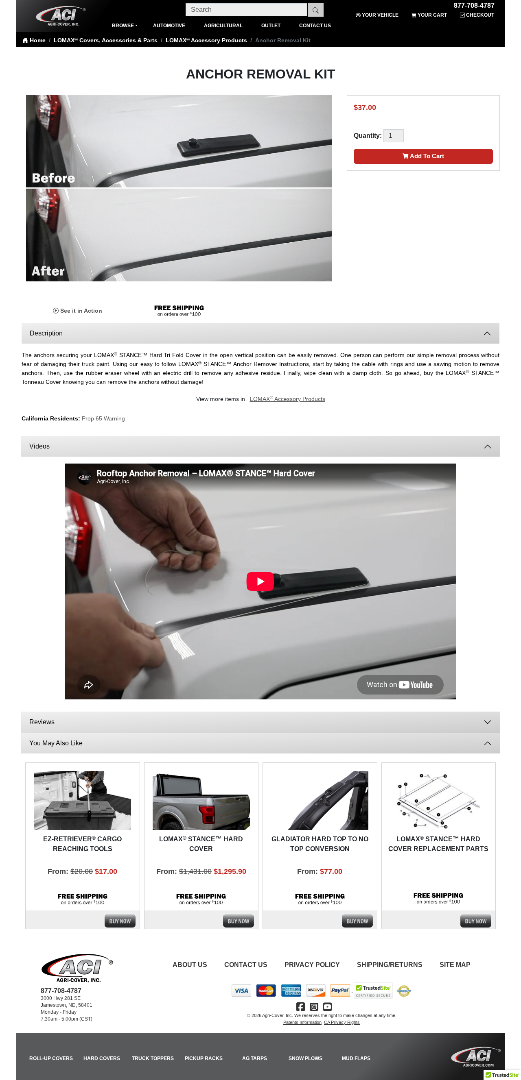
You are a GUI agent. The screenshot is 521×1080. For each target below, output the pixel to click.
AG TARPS (254, 1058)
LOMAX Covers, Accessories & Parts (106, 40)
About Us (190, 964)
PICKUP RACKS (204, 1058)
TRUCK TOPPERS (153, 1058)
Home (37, 40)
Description (46, 333)
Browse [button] (123, 25)
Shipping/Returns (389, 964)
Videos (40, 446)
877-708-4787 (474, 4)
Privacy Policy (312, 964)
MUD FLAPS (356, 1058)
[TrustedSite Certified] (373, 990)
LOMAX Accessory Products (206, 40)
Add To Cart (426, 155)
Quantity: (368, 135)
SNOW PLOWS (305, 1058)
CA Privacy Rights (342, 1022)
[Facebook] (300, 1007)
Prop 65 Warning (103, 418)
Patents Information (302, 1022)
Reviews (42, 722)
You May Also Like (56, 743)
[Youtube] (327, 1007)
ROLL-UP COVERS (51, 1058)
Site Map (455, 964)
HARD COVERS (101, 1058)
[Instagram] (314, 1007)
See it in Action (80, 310)
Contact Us (245, 964)
